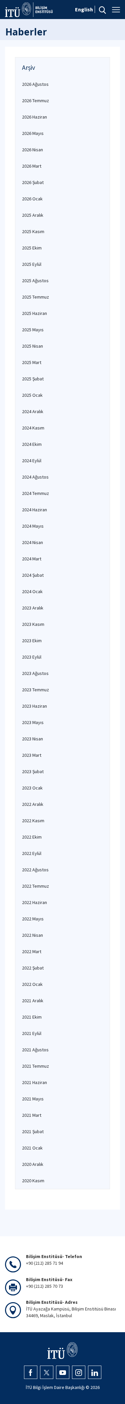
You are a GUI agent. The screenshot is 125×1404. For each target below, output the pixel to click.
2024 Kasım (33, 428)
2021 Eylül (31, 1033)
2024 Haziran (34, 510)
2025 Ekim (32, 248)
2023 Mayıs (33, 722)
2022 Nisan (32, 935)
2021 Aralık (32, 1001)
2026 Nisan (32, 150)
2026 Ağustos (35, 84)
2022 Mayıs (33, 919)
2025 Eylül (31, 264)
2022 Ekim (32, 837)
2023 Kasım (33, 624)
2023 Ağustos (35, 673)
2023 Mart (31, 755)
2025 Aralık (32, 215)
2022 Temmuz (35, 886)
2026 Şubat (33, 182)
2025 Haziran (34, 313)
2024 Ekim (32, 444)
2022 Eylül (31, 853)
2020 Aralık (32, 1164)
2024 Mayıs (33, 526)
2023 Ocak (32, 788)
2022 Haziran (34, 902)
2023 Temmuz (35, 690)
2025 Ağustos (35, 281)
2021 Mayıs (33, 1099)
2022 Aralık (32, 804)
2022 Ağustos (35, 870)
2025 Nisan (32, 346)
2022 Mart (31, 951)
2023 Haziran (34, 706)
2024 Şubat (33, 575)
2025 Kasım (33, 231)
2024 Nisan (32, 542)
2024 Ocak (32, 591)
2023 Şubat (33, 771)
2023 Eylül (31, 657)
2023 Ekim (32, 641)
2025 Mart (31, 362)
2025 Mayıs (33, 330)
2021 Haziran (34, 1082)
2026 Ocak (32, 199)
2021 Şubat (33, 1131)
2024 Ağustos (35, 477)
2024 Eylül (31, 461)
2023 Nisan (32, 739)
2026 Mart (31, 166)
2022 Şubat (33, 968)
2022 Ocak (32, 984)
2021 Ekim (32, 1017)
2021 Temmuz (35, 1066)
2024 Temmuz (35, 493)
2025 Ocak (32, 395)
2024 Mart (31, 559)
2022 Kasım (33, 821)
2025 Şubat (33, 379)
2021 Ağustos (35, 1050)
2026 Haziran (34, 117)
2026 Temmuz (35, 101)
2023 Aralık (32, 608)
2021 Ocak (32, 1148)
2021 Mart (31, 1115)
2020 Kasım (33, 1181)
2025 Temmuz (35, 297)
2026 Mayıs (33, 133)
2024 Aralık (32, 411)
